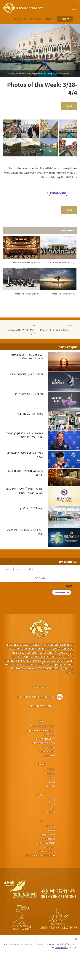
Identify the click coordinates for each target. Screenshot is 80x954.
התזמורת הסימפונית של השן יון (41, 730)
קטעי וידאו (40, 764)
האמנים (51, 777)
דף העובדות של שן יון (45, 738)
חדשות (50, 19)
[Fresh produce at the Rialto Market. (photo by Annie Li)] (12, 129)
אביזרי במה (49, 847)
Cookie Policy (61, 947)
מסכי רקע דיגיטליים (46, 842)
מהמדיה (51, 786)
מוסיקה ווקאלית (48, 834)
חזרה (63, 18)
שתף (69, 106)
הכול (8, 569)
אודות (40, 721)
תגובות (51, 781)
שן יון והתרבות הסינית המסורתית (40, 855)
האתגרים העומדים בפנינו (43, 742)
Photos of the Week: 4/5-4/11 (56, 330)
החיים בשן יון (49, 734)
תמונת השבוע (58, 193)
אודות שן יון (50, 773)
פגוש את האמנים (47, 751)
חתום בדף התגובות (40, 706)
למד (40, 821)
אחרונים (51, 769)
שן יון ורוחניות (49, 747)
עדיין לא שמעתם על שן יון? (43, 726)
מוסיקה (51, 830)
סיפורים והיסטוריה (47, 851)
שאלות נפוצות (48, 755)
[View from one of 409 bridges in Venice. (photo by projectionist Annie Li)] (68, 147)
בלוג (31, 569)
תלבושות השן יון (48, 838)
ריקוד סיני (50, 826)
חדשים (52, 799)
